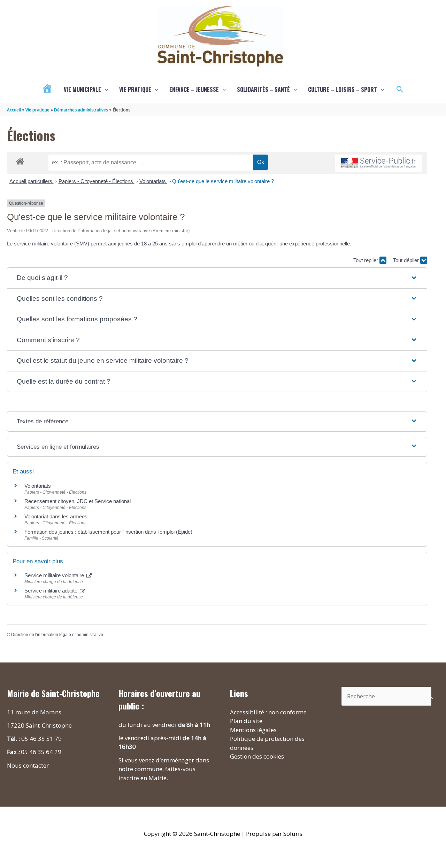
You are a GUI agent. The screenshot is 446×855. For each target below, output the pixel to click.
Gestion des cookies (257, 756)
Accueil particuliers (31, 181)
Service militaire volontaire (54, 575)
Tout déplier (406, 260)
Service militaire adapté (51, 591)
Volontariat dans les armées (55, 516)
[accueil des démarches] (20, 160)
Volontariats (153, 181)
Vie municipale (82, 89)
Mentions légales (253, 730)
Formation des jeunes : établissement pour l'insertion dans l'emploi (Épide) (108, 532)
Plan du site (246, 721)
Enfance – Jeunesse (194, 89)
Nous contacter (28, 765)
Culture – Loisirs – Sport (342, 89)
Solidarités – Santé (263, 89)
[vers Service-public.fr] (378, 163)
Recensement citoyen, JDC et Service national (77, 501)
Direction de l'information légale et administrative (57, 634)
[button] (400, 89)
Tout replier (366, 260)
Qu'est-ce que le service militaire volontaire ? (223, 181)
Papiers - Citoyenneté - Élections (96, 181)
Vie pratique (135, 89)
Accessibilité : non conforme (268, 712)
